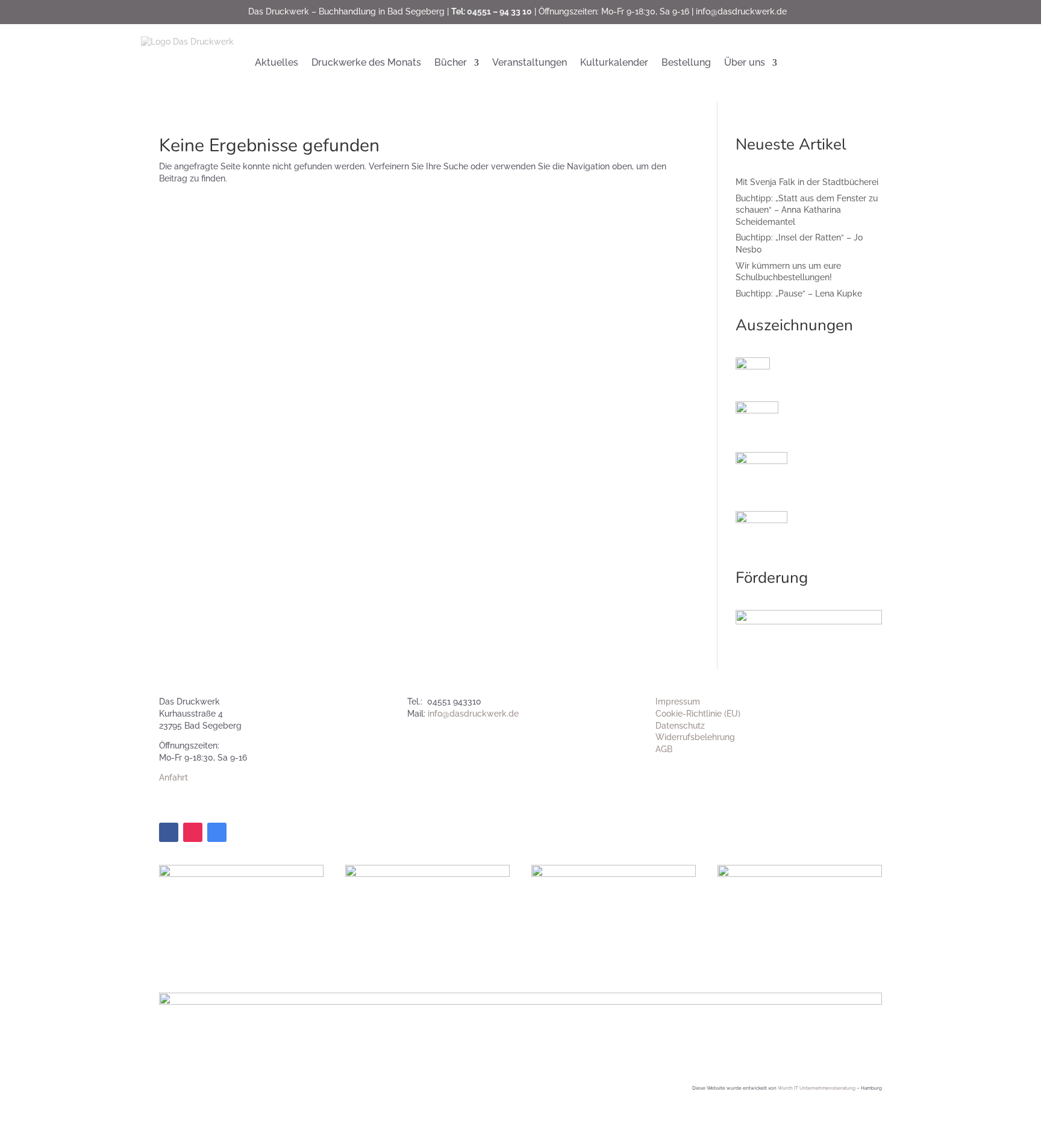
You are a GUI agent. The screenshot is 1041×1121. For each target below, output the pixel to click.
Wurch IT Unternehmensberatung (816, 1088)
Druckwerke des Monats (366, 62)
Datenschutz (680, 725)
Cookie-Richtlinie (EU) (697, 713)
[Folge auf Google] (217, 832)
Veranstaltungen (529, 62)
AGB (663, 749)
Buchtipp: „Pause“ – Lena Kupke (799, 293)
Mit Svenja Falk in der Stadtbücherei (807, 182)
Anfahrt (173, 777)
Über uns (744, 62)
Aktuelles (276, 62)
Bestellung (686, 62)
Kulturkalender (614, 62)
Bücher (450, 62)
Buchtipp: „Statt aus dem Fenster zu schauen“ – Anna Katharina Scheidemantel (807, 210)
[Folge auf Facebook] (168, 832)
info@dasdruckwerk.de (741, 11)
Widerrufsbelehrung (695, 737)
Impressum (677, 701)
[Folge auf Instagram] (192, 832)
